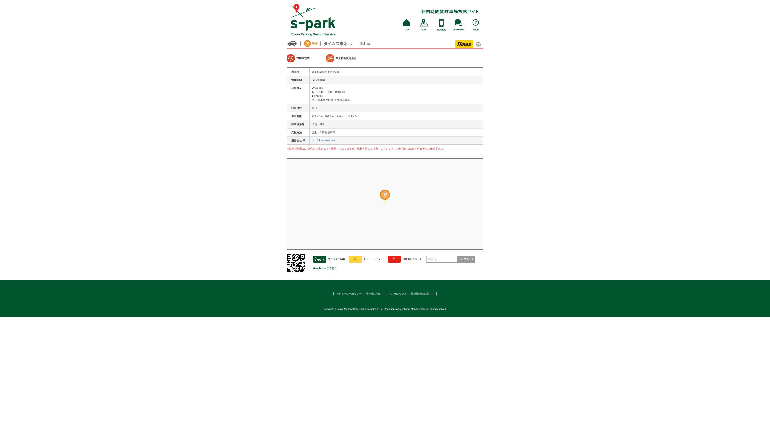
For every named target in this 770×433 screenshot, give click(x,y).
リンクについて (397, 293)
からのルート (466, 259)
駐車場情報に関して (422, 293)
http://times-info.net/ (323, 140)
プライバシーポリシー (349, 293)
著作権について (375, 293)
